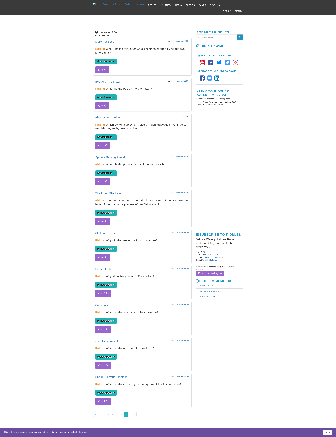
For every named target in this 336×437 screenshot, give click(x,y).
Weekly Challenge (209, 260)
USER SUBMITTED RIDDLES (210, 291)
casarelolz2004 (183, 41)
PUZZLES (190, 5)
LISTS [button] (178, 5)
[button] (218, 5)
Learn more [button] (84, 432)
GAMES (202, 5)
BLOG (212, 5)
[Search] (240, 37)
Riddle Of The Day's (212, 255)
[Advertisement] (155, 22)
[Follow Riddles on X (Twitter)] (228, 62)
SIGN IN (238, 11)
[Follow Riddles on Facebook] (211, 62)
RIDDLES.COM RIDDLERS (209, 286)
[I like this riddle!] (99, 70)
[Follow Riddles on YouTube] (203, 62)
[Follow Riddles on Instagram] (235, 62)
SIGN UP (227, 11)
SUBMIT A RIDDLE (207, 296)
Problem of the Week (211, 257)
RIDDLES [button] (152, 5)
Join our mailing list (211, 273)
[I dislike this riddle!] (105, 70)
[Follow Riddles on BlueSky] (220, 62)
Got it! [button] (327, 432)
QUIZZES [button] (165, 5)
